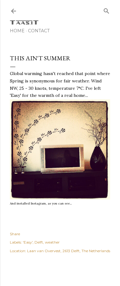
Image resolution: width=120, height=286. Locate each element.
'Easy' (28, 242)
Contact (39, 31)
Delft (38, 242)
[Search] (106, 10)
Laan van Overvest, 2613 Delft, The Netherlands (68, 250)
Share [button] (15, 234)
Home (17, 31)
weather (52, 242)
